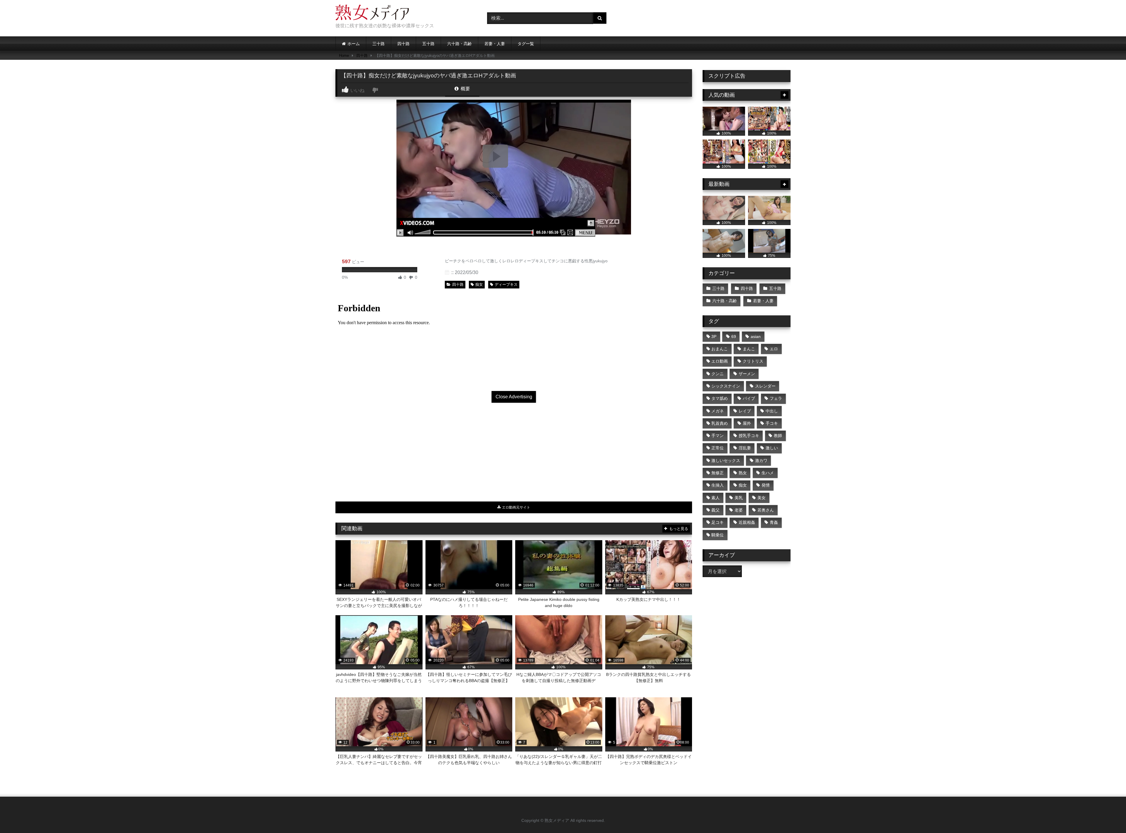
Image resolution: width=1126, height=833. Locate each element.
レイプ (745, 411)
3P (713, 336)
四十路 (403, 43)
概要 (464, 88)
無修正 (717, 472)
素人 (715, 497)
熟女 (743, 472)
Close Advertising (514, 396)
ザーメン (747, 373)
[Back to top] (1107, 815)
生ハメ (768, 472)
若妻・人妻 (494, 43)
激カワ (761, 460)
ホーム (353, 43)
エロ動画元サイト (515, 507)
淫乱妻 (745, 448)
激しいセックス (725, 460)
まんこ (749, 348)
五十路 (428, 43)
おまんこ (719, 348)
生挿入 (717, 485)
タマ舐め (719, 398)
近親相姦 (747, 522)
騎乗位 (717, 535)
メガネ (717, 411)
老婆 (739, 510)
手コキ (772, 423)
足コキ (717, 522)
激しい (772, 448)
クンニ (717, 373)
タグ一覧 (526, 43)
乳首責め (719, 423)
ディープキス (506, 284)
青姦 (774, 522)
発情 (766, 485)
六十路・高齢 (459, 43)
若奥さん (765, 510)
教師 (778, 435)
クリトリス (753, 361)
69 (733, 336)
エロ (774, 348)
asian (756, 336)
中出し (772, 411)
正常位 (717, 448)
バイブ (749, 398)
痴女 (479, 284)
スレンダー (765, 386)
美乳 (739, 497)
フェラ (776, 398)
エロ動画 (719, 361)
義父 (715, 510)
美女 (761, 497)
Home (344, 55)
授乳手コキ (749, 435)
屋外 (747, 423)
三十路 (378, 43)
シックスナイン (725, 386)
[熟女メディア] (372, 13)
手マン (717, 435)
